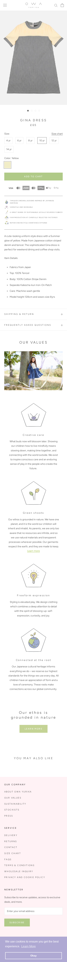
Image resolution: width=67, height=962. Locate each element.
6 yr (19, 140)
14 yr (9, 149)
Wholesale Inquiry (18, 871)
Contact (11, 847)
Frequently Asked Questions (27, 325)
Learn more (33, 550)
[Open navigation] (5, 5)
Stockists (11, 810)
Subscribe (17, 922)
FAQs (8, 859)
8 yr (30, 140)
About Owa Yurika (18, 791)
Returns (10, 841)
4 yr (8, 140)
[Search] (56, 5)
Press (8, 816)
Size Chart (12, 853)
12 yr (54, 140)
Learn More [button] (28, 946)
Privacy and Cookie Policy (24, 877)
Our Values (12, 798)
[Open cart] (62, 5)
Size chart (57, 133)
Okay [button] (33, 955)
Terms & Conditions (19, 865)
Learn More (33, 729)
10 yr (42, 140)
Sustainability (15, 804)
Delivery (10, 835)
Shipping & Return (19, 314)
